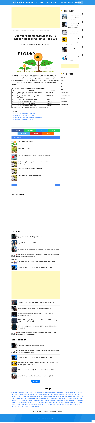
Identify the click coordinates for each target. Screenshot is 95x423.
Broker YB (66, 396)
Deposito (26, 398)
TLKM (78, 404)
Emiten (44, 398)
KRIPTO (75, 400)
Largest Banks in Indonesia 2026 (26, 243)
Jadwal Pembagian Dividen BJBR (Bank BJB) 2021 (30, 168)
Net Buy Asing (40, 402)
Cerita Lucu (20, 398)
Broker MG (42, 396)
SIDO (64, 404)
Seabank (55, 404)
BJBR (36, 394)
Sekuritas (60, 404)
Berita (32, 394)
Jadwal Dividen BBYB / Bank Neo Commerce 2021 (30, 175)
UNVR (38, 406)
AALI (13, 392)
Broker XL (60, 396)
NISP (54, 402)
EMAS (40, 398)
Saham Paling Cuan (47, 404)
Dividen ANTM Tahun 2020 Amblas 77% (24, 113)
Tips (75, 404)
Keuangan (56, 400)
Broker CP (76, 394)
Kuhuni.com (47, 418)
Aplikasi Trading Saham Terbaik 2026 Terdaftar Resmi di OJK (34, 308)
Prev (15, 185)
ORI (65, 402)
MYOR (34, 402)
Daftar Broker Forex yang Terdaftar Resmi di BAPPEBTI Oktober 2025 (73, 58)
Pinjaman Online (19, 404)
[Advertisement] (36, 17)
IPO (62, 89)
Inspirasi (14, 400)
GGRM (48, 398)
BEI (12, 394)
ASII (53, 392)
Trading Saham (64, 104)
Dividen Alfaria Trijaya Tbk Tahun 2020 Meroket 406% (28, 117)
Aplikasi (63, 77)
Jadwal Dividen (64, 92)
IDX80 (78, 398)
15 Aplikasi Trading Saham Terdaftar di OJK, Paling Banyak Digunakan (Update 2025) (36, 327)
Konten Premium (68, 400)
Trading (63, 98)
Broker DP (14, 396)
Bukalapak (72, 396)
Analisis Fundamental (34, 392)
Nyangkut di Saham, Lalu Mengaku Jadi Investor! (30, 237)
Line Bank (20, 402)
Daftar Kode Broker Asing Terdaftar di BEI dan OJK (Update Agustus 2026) (38, 249)
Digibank (31, 398)
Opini (62, 402)
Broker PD (54, 396)
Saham (39, 404)
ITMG (23, 400)
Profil (26, 404)
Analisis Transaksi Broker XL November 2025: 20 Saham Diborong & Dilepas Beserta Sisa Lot (36, 315)
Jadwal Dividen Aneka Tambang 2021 (27, 141)
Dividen (39, 44)
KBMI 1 (42, 400)
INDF (81, 398)
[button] (48, 133)
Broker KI (28, 396)
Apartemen (43, 392)
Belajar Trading (26, 394)
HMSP (68, 398)
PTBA (29, 404)
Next (56, 185)
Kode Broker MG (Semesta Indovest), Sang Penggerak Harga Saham (36, 261)
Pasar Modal (69, 402)
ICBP (71, 398)
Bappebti (67, 392)
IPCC (18, 400)
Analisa (26, 392)
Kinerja (61, 400)
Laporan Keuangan (65, 95)
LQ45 (31, 402)
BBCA (71, 392)
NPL (57, 402)
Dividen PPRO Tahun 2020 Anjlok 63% (23, 115)
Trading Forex (64, 101)
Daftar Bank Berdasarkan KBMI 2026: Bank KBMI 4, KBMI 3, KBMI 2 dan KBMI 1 (74, 17)
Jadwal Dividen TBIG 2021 (24, 148)
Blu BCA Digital (42, 394)
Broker (62, 83)
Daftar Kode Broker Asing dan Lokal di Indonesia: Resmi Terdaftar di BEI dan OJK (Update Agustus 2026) (37, 364)
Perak (75, 402)
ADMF (16, 392)
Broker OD (48, 396)
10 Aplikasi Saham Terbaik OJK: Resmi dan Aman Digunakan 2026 (35, 302)
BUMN (77, 396)
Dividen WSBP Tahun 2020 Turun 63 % (23, 119)
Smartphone (70, 404)
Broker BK (70, 394)
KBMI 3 (51, 400)
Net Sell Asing (48, 402)
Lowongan (26, 402)
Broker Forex (21, 396)
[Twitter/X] (42, 130)
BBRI (78, 392)
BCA (81, 392)
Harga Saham (54, 398)
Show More (36, 381)
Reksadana (34, 404)
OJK (59, 402)
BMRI (47, 394)
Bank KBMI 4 (60, 392)
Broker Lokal (34, 396)
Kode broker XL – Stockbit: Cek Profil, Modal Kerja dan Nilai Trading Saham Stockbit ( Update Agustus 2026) (38, 255)
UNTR (35, 406)
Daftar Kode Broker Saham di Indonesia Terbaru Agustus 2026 (34, 267)
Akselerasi (21, 392)
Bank (55, 392)
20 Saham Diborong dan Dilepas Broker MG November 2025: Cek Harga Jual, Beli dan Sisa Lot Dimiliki (37, 321)
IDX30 (75, 398)
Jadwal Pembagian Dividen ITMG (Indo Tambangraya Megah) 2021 (34, 155)
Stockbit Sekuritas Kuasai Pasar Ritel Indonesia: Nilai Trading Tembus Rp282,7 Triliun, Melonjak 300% (36, 333)
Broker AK (57, 394)
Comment (46, 44)
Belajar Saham (64, 80)
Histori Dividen (62, 398)
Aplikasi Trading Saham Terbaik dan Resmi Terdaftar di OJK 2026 (35, 376)
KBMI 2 (47, 400)
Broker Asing (63, 394)
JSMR (38, 400)
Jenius (35, 400)
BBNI (74, 392)
